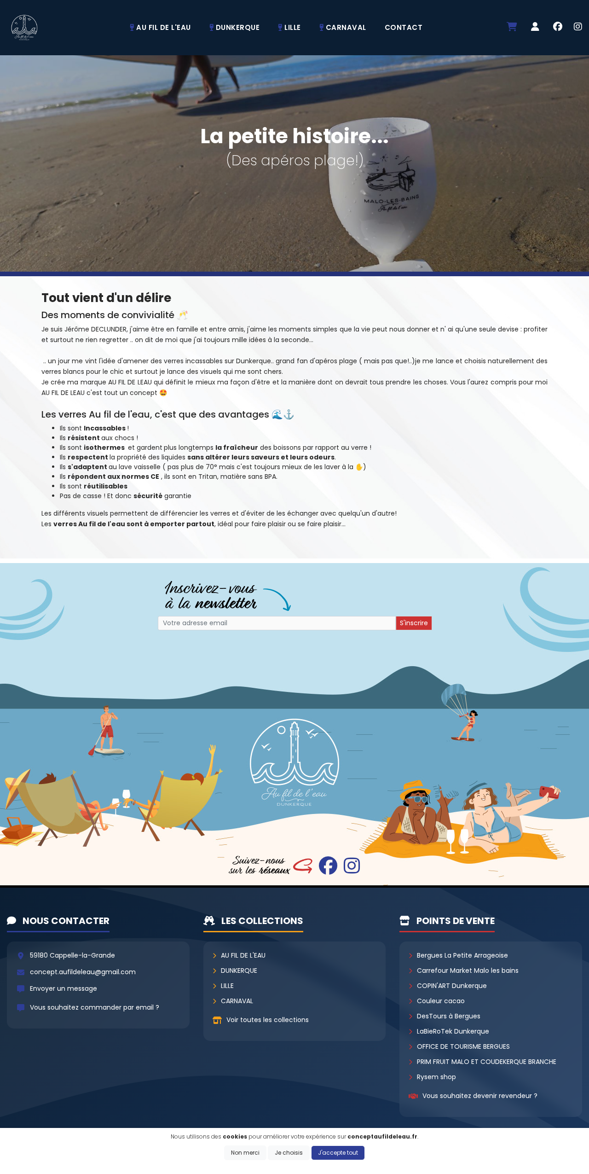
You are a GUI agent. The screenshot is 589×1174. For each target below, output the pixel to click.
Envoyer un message (63, 988)
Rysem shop (436, 1076)
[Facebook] (558, 27)
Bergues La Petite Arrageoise (462, 955)
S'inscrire (414, 623)
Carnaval (237, 1000)
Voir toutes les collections (267, 1019)
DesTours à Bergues (448, 1016)
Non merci (245, 1153)
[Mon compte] (535, 27)
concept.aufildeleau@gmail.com (83, 971)
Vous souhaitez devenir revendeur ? (479, 1095)
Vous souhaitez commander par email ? (94, 1007)
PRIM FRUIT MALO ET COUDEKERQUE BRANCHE (486, 1061)
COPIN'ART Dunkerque (452, 985)
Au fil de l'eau (243, 955)
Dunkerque (239, 970)
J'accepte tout (338, 1153)
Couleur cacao (441, 1000)
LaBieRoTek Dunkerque (453, 1031)
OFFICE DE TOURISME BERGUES (463, 1046)
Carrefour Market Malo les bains (468, 970)
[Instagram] (578, 27)
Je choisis (289, 1153)
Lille (227, 985)
